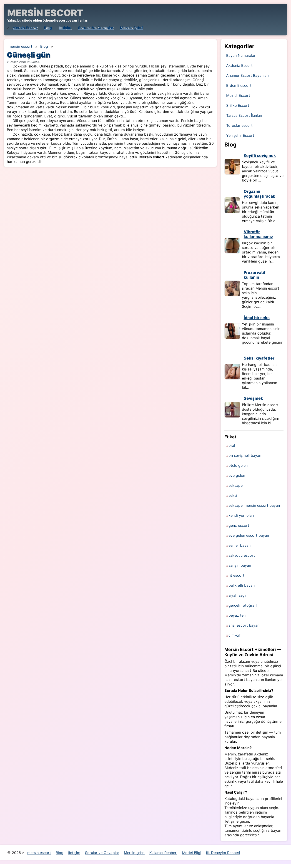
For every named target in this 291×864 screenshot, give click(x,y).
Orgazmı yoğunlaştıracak (259, 194)
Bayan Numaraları (241, 55)
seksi (232, 495)
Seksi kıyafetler (259, 358)
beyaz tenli (237, 615)
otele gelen (238, 465)
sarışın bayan (239, 565)
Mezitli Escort (238, 95)
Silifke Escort (237, 105)
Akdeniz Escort (239, 65)
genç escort (238, 525)
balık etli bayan (241, 585)
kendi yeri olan (241, 515)
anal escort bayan (243, 625)
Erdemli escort (238, 85)
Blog (48, 27)
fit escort (236, 575)
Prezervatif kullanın (255, 275)
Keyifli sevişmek (260, 155)
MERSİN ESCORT (45, 12)
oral (231, 445)
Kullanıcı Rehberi (163, 852)
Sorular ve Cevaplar (95, 27)
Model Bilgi (191, 852)
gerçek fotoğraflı (243, 605)
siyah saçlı (237, 595)
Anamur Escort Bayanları (247, 75)
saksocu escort (241, 555)
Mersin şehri (131, 27)
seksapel (235, 485)
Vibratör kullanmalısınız (258, 234)
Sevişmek (253, 398)
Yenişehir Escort (240, 135)
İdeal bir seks (257, 317)
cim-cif (234, 635)
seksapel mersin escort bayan (254, 505)
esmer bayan (239, 545)
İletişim (65, 27)
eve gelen (236, 475)
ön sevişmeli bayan (244, 455)
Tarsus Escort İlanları (244, 115)
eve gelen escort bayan (248, 535)
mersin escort (25, 27)
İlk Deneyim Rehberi (223, 852)
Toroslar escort (239, 125)
